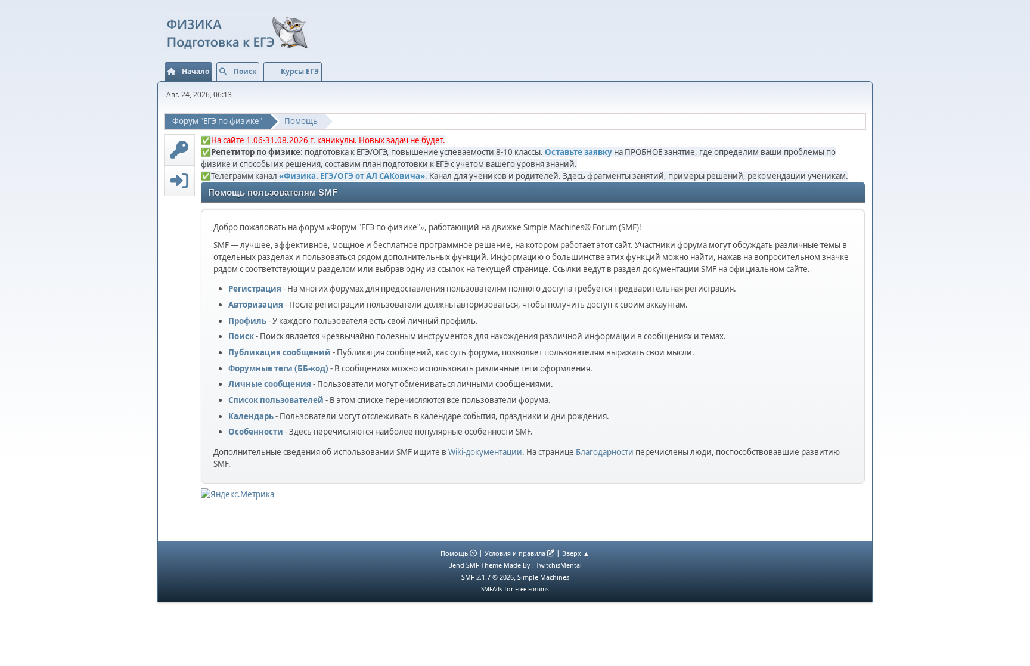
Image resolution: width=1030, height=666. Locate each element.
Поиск (241, 336)
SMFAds (491, 589)
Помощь (454, 553)
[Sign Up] (179, 150)
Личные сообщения (269, 384)
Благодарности (605, 452)
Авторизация (255, 304)
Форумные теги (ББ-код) (278, 368)
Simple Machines (543, 576)
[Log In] (179, 181)
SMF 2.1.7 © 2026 (487, 576)
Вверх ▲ (576, 553)
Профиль (247, 320)
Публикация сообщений (279, 352)
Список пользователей (276, 400)
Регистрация (254, 288)
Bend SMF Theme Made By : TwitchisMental (515, 564)
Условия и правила (515, 553)
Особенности (255, 431)
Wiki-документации (485, 452)
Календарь (251, 416)
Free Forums (532, 589)
